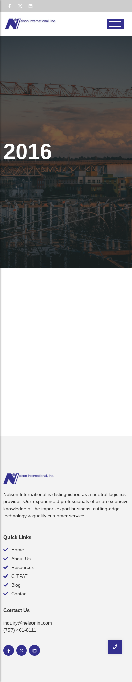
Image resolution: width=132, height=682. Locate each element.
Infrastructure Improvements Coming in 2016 (56, 353)
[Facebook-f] (9, 6)
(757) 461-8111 (19, 630)
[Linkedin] (30, 6)
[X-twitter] (20, 6)
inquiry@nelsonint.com (27, 623)
